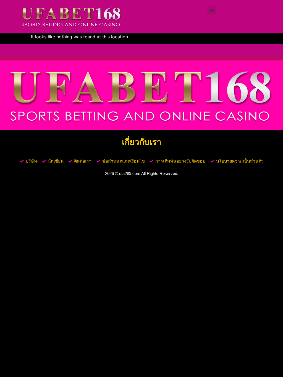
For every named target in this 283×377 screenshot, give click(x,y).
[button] (211, 10)
